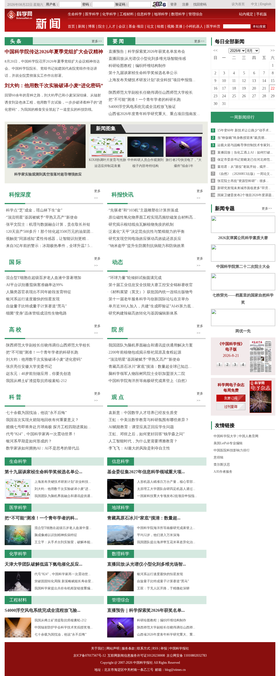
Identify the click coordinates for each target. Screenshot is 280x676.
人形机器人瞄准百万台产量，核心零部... (166, 482)
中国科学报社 (179, 648)
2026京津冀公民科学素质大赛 (243, 238)
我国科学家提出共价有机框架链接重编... (63, 588)
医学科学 (92, 14)
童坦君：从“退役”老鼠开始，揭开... (243, 167)
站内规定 (246, 14)
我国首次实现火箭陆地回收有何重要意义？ (42, 420)
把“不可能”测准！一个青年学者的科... (41, 518)
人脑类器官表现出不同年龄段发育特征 (38, 292)
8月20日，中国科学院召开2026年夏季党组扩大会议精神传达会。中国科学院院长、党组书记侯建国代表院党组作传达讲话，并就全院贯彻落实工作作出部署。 (52, 68)
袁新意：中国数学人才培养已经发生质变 (143, 413)
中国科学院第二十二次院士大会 (243, 266)
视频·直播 (174, 26)
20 (254, 88)
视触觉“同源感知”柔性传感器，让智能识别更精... (47, 239)
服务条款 (128, 648)
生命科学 (75, 14)
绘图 (160, 26)
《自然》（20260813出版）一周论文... (244, 174)
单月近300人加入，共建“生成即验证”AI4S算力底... (151, 306)
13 (254, 81)
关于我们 (97, 648)
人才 (111, 26)
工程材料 (126, 14)
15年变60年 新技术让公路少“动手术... (244, 130)
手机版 (261, 14)
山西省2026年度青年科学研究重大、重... (166, 634)
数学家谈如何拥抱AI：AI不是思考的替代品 (42, 448)
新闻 (81, 26)
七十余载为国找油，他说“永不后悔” (36, 413)
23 (215, 96)
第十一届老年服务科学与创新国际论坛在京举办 (149, 299)
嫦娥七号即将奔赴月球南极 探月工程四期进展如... (48, 427)
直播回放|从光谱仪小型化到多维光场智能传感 (147, 59)
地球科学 (161, 14)
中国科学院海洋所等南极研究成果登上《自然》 (149, 381)
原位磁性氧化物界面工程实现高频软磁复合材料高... (152, 217)
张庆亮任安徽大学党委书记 (29, 367)
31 (224, 104)
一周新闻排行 (242, 117)
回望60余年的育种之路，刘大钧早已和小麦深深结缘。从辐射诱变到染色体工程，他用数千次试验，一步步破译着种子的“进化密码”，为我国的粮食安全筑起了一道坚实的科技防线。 (53, 102)
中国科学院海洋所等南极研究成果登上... (166, 528)
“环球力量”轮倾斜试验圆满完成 (135, 278)
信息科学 (144, 14)
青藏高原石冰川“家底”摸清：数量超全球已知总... (150, 367)
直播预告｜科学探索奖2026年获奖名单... (146, 610)
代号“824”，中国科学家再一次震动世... (62, 574)
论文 (150, 26)
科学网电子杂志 (231, 385)
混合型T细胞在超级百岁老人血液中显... (62, 528)
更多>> (97, 41)
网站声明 (112, 648)
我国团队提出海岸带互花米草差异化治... (166, 542)
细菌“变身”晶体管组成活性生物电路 (36, 313)
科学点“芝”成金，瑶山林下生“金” (34, 210)
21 (264, 88)
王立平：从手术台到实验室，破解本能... (63, 542)
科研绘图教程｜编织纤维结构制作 (137, 66)
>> (272, 50)
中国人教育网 (248, 436)
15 (273, 81)
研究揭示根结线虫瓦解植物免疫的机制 (141, 224)
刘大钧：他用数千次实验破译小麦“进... (62, 489)
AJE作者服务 (223, 472)
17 (224, 88)
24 (224, 96)
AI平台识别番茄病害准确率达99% (34, 285)
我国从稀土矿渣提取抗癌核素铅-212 (36, 381)
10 (224, 81)
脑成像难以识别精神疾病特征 (55, 535)
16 (215, 88)
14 (264, 81)
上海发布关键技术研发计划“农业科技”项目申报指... (152, 80)
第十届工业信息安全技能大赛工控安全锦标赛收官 (151, 285)
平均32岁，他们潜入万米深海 (158, 535)
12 (244, 81)
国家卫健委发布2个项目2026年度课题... (245, 195)
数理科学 (178, 14)
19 (244, 88)
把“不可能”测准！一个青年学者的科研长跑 (145, 100)
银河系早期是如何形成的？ (29, 441)
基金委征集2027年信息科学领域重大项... (146, 471)
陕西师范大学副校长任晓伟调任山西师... (166, 627)
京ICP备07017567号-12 (90, 655)
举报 (164, 648)
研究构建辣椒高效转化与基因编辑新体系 (143, 313)
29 (273, 96)
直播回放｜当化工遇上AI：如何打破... (245, 152)
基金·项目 (136, 26)
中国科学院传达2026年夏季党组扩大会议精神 (54, 51)
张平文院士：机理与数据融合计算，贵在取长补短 (48, 224)
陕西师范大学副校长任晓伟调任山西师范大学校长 (151, 92)
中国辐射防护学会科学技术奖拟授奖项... (63, 627)
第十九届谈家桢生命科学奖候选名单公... (43, 471)
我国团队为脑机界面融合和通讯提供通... (63, 496)
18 (234, 88)
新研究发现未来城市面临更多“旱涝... (243, 188)
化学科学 (109, 14)
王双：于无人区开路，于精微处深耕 (163, 588)
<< (215, 50)
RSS (155, 648)
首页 (71, 26)
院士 (101, 26)
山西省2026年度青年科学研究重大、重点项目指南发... (154, 114)
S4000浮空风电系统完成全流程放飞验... (42, 610)
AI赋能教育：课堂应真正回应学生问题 (141, 427)
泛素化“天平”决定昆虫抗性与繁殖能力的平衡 (147, 232)
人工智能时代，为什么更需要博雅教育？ (143, 441)
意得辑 (218, 457)
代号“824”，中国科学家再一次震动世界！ (41, 434)
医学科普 (213, 26)
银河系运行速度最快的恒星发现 (33, 299)
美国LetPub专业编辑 (228, 443)
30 (215, 104)
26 (244, 96)
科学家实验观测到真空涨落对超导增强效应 (48, 174)
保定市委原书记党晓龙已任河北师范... (244, 159)
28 (264, 96)
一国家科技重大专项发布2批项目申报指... (167, 496)
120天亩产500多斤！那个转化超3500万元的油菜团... (50, 232)
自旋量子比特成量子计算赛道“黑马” (36, 306)
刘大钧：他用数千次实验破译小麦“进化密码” (54, 85)
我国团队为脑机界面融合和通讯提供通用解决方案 (151, 345)
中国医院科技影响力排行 (232, 450)
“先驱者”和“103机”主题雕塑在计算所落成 (143, 210)
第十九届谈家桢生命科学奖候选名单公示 (143, 73)
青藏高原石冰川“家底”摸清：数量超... (143, 518)
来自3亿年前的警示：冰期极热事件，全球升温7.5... (49, 246)
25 (234, 96)
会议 (122, 26)
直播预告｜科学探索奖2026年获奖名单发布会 (147, 51)
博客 (91, 26)
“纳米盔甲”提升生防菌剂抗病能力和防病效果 (147, 246)
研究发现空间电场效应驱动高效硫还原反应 (145, 239)
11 (234, 81)
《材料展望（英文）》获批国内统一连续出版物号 (151, 292)
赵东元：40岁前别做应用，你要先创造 (38, 374)
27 (254, 96)
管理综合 (195, 14)
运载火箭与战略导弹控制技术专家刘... (244, 145)
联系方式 (143, 648)
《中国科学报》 (231, 344)
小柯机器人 (194, 26)
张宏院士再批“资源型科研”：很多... (243, 181)
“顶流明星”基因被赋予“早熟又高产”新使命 (42, 217)
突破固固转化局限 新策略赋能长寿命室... (64, 581)
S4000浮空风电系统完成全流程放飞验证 (142, 107)
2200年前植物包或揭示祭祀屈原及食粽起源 (145, 352)
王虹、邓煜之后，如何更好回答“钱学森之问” (147, 434)
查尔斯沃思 (222, 464)
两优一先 (243, 331)
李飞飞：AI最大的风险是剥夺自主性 (139, 448)
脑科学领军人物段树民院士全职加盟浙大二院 (147, 374)
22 (273, 88)
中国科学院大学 (225, 436)
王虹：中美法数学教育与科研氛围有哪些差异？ (149, 420)
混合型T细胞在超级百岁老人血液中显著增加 (43, 278)
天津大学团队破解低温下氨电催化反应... (43, 564)
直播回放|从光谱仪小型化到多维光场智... (146, 564)
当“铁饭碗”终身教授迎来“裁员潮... (242, 138)
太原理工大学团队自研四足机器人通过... (166, 489)
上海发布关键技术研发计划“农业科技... (62, 482)
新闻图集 (106, 128)
